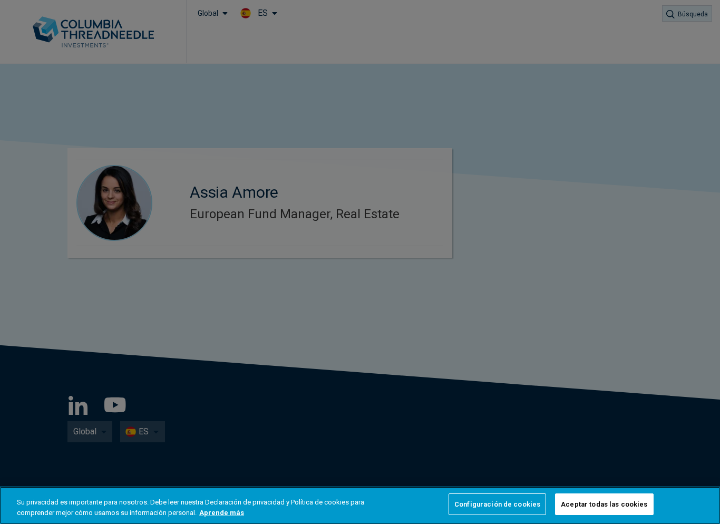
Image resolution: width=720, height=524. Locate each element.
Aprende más (221, 513)
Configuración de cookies (497, 504)
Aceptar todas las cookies (604, 504)
